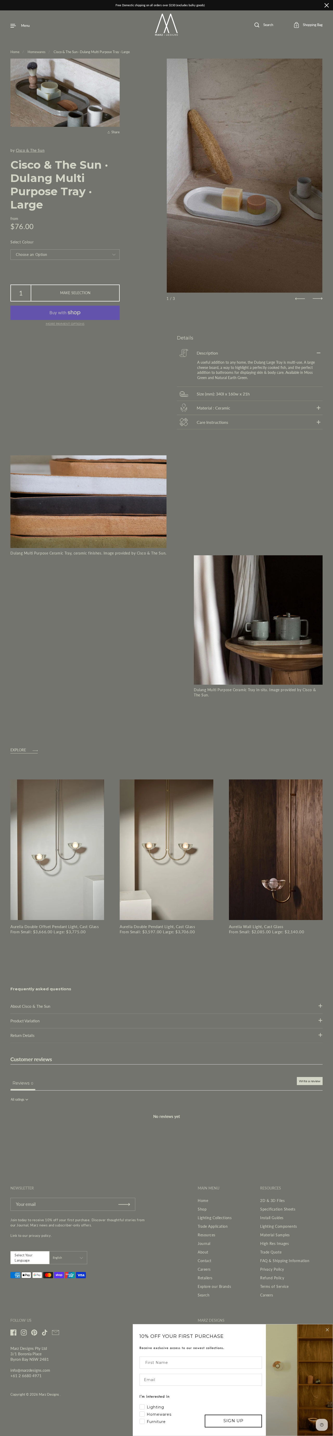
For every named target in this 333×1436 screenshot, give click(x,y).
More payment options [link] (65, 324)
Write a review (310, 1081)
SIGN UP (233, 1420)
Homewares (37, 52)
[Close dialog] (327, 1330)
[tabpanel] (166, 1134)
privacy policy (40, 1235)
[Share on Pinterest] (115, 120)
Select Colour (22, 242)
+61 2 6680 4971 (26, 1375)
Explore (18, 750)
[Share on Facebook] (115, 101)
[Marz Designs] (166, 34)
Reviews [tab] (22, 1083)
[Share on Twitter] (115, 111)
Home (15, 52)
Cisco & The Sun (30, 150)
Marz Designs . (50, 1394)
